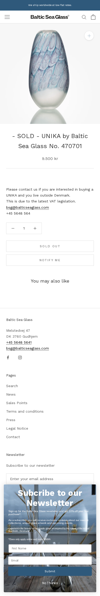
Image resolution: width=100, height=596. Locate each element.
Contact (13, 437)
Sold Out (50, 246)
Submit (50, 571)
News (11, 394)
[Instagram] (20, 357)
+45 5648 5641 (19, 342)
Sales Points (16, 403)
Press (10, 420)
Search (12, 386)
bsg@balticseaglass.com (27, 207)
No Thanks (49, 583)
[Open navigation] (7, 17)
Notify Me (50, 260)
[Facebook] (8, 357)
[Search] (84, 17)
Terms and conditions (25, 411)
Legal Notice (17, 428)
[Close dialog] (91, 489)
